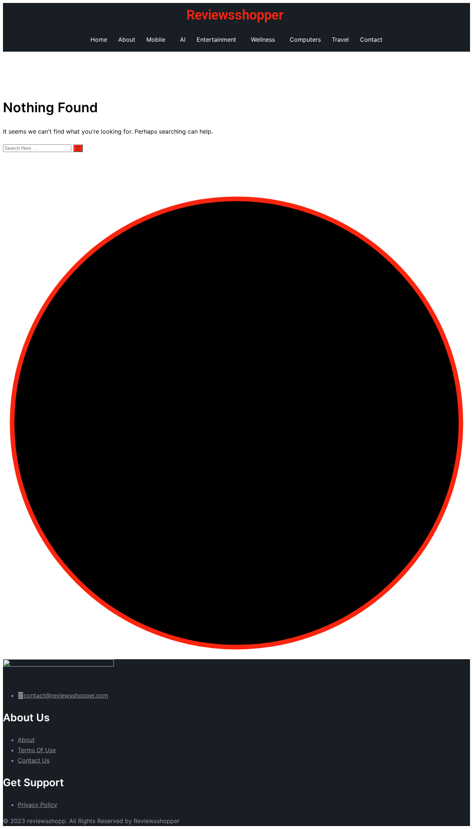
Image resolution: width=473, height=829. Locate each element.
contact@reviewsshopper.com (66, 695)
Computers (305, 39)
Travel (340, 39)
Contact (371, 39)
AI (183, 39)
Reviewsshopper (235, 15)
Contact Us (34, 760)
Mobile (155, 39)
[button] (157, 39)
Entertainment (216, 39)
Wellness (263, 39)
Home (99, 39)
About (126, 39)
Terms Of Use (37, 750)
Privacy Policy (37, 804)
